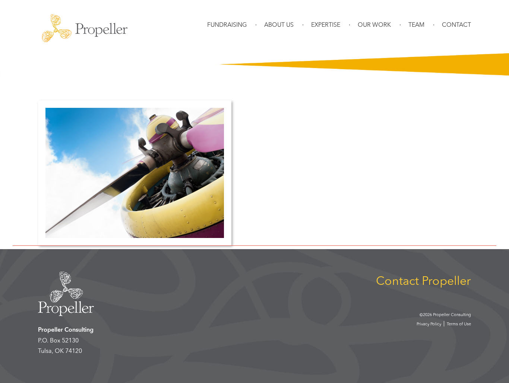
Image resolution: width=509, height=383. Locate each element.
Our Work (374, 25)
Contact (456, 25)
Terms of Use (459, 324)
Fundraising (227, 25)
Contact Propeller (423, 282)
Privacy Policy (429, 324)
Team (416, 25)
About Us (279, 25)
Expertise (325, 25)
